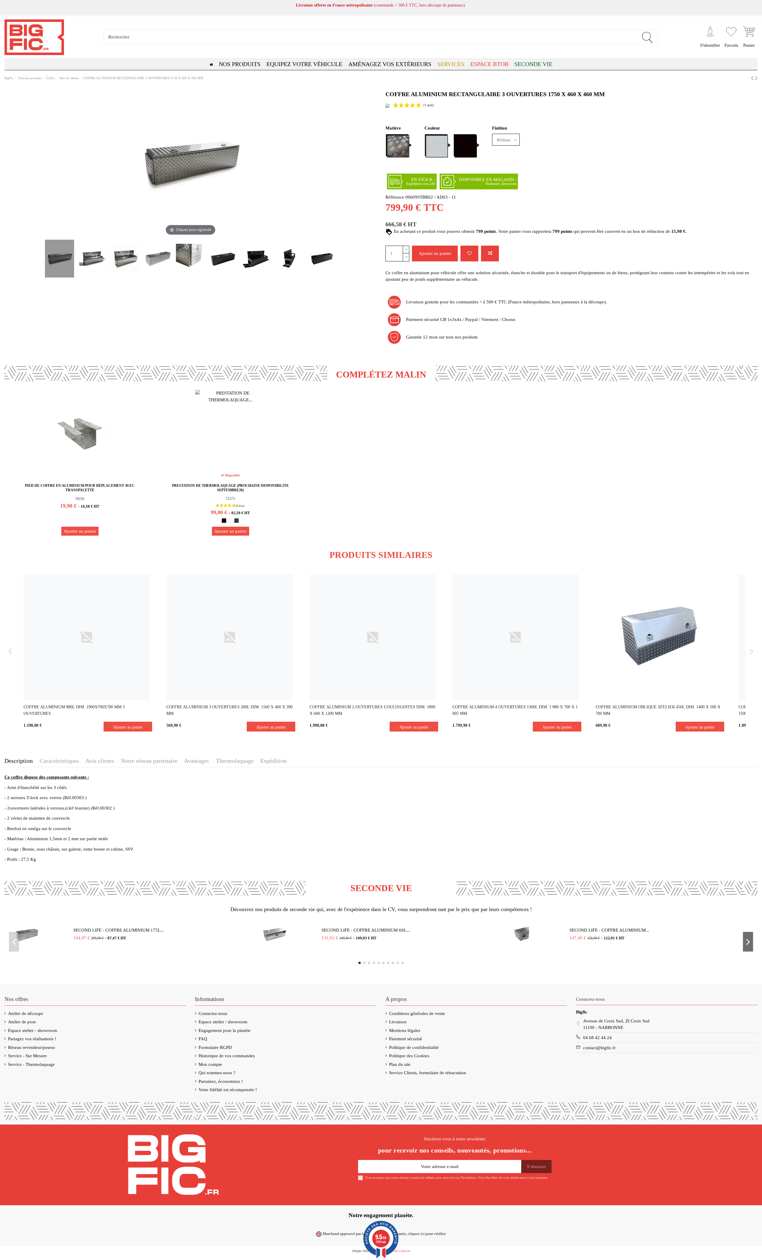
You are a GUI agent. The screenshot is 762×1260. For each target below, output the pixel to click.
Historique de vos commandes (227, 1055)
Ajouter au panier (435, 253)
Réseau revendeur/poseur (31, 1047)
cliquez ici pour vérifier (426, 1234)
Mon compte (210, 1064)
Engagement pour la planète (225, 1030)
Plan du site (399, 1064)
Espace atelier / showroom (223, 1021)
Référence (394, 197)
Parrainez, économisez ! (221, 1081)
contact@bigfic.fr (599, 1047)
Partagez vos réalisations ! (32, 1038)
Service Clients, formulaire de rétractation (427, 1072)
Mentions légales (404, 1030)
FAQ (203, 1038)
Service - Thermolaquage (31, 1064)
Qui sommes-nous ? (217, 1072)
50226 (79, 499)
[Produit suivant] (756, 78)
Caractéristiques (59, 760)
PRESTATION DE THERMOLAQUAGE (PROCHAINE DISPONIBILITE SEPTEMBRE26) (230, 488)
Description (18, 760)
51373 (230, 499)
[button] (489, 64)
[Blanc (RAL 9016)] (230, 520)
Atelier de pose (22, 1021)
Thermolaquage (235, 760)
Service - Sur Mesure (27, 1055)
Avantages (196, 760)
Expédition (273, 760)
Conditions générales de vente (417, 1013)
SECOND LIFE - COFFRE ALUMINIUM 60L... (365, 930)
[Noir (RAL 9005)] (224, 520)
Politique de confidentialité (414, 1047)
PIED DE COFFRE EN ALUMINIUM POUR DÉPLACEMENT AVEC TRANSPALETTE (80, 488)
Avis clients (99, 760)
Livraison (398, 1021)
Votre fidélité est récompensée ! (228, 1089)
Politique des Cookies (409, 1055)
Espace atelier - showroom (32, 1030)
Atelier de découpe (25, 1013)
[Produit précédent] (753, 78)
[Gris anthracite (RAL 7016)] (236, 520)
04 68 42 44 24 (597, 1037)
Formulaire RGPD (215, 1047)
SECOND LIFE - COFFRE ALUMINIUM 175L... (118, 930)
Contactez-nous (213, 1013)
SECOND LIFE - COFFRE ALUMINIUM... (609, 930)
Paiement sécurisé (405, 1038)
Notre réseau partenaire (149, 760)
